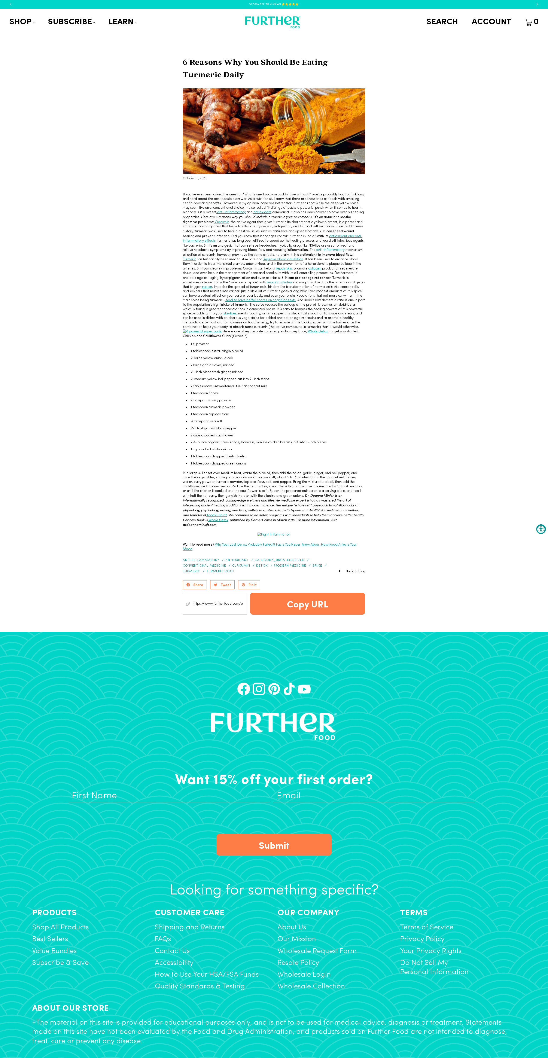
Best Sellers (50, 939)
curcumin (241, 565)
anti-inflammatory (231, 212)
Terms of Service (426, 927)
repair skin (284, 268)
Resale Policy (298, 963)
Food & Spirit (216, 515)
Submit (274, 844)
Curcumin (221, 222)
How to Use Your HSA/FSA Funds (207, 974)
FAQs (163, 939)
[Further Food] (273, 22)
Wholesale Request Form (317, 951)
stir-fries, (230, 313)
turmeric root (220, 571)
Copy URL (307, 603)
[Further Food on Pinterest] (274, 688)
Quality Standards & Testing (200, 986)
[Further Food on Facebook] (243, 688)
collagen (314, 268)
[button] (22, 22)
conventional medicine (204, 565)
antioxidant (262, 212)
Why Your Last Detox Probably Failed (243, 544)
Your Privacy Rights (431, 951)
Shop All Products (60, 927)
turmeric (191, 571)
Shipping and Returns (190, 927)
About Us (291, 927)
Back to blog (355, 571)
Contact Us (172, 951)
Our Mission (296, 939)
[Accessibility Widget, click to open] (541, 529)
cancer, (207, 287)
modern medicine (290, 565)
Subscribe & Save (60, 963)
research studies (279, 282)
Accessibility (174, 963)
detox (262, 565)
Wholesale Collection (311, 986)
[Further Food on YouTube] (304, 688)
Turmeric (189, 259)
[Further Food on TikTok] (289, 688)
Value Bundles (54, 951)
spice (317, 565)
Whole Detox (317, 331)
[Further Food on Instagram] (259, 688)
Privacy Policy (422, 939)
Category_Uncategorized (279, 560)
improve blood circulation (283, 259)
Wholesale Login (304, 974)
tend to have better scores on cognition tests (260, 300)
